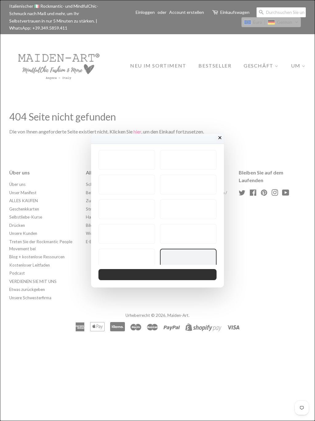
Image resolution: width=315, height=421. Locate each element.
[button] (126, 160)
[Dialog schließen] (219, 137)
